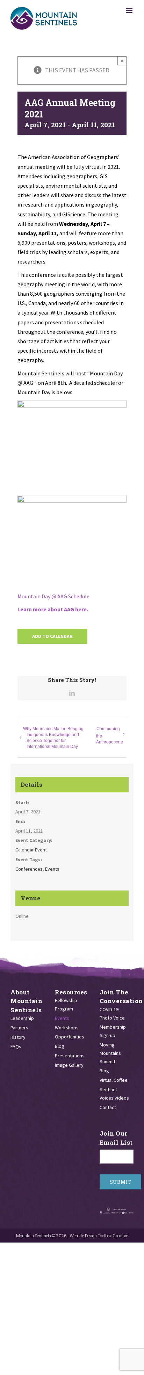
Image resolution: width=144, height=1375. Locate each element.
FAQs (15, 1046)
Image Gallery (69, 1065)
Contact (108, 1107)
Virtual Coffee (114, 1080)
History (18, 1037)
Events (52, 869)
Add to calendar (52, 636)
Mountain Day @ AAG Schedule (53, 596)
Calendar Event (31, 850)
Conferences (29, 869)
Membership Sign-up (113, 1031)
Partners (19, 1027)
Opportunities (69, 1037)
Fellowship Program (66, 1004)
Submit (120, 1182)
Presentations (70, 1055)
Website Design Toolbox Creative (99, 1235)
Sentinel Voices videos (114, 1093)
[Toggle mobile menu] (130, 10)
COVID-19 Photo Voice (112, 1013)
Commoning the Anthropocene (109, 734)
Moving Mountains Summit (110, 1053)
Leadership (22, 1018)
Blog (59, 1046)
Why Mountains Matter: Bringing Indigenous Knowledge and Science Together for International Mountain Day (55, 737)
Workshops (67, 1027)
